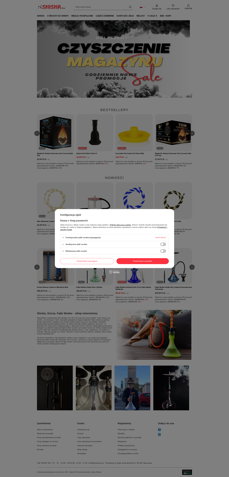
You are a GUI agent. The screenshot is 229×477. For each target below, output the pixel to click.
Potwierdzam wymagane (87, 261)
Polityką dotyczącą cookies (120, 225)
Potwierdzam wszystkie (142, 261)
